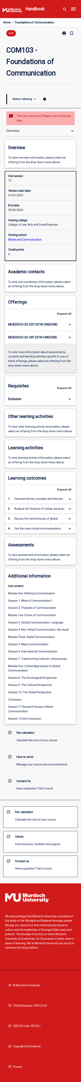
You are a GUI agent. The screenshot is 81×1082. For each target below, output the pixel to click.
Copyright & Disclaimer (27, 1046)
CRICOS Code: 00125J (26, 1025)
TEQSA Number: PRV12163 (30, 1005)
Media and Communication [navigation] (25, 239)
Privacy (17, 1066)
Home (7, 22)
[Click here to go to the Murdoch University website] (12, 11)
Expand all (64, 313)
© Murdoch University (26, 985)
